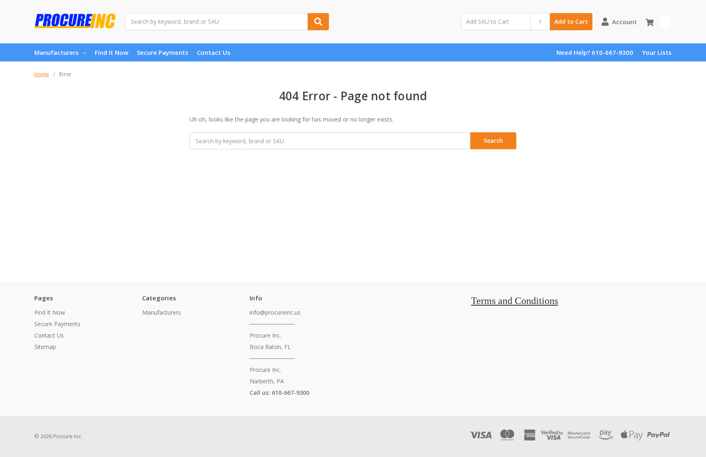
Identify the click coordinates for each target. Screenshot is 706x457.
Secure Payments (162, 52)
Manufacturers (56, 52)
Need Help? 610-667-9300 (594, 52)
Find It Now (111, 52)
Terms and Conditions (514, 300)
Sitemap (45, 347)
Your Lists (657, 52)
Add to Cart (571, 21)
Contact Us (213, 52)
